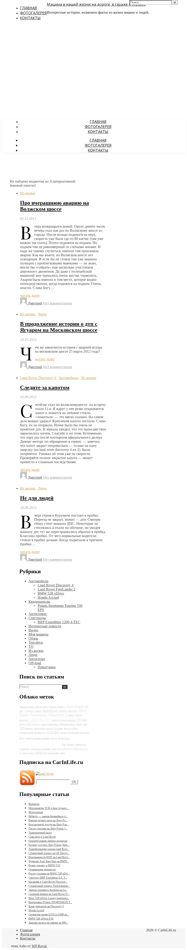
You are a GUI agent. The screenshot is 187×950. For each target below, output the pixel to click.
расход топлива (54, 728)
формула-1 (64, 738)
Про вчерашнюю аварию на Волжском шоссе (54, 206)
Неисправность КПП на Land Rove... (49, 857)
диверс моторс (68, 710)
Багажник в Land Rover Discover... (48, 881)
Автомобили (68, 378)
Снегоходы (37, 618)
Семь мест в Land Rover (42, 836)
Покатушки (47, 667)
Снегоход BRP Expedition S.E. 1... (48, 877)
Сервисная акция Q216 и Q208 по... (49, 914)
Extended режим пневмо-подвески (48, 840)
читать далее (30, 295)
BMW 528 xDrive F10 (41, 918)
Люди (42, 314)
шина (71, 715)
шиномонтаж (26, 706)
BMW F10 (41, 752)
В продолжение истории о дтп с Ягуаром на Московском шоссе (58, 327)
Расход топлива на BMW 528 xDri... (49, 873)
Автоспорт (37, 659)
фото (22, 738)
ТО (31, 646)
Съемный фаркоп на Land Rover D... (49, 894)
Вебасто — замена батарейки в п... (48, 816)
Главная (28, 7)
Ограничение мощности (42, 869)
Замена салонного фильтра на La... (48, 890)
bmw (84, 719)
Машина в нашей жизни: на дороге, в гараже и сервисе (96, 4)
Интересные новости (45, 626)
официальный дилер (70, 724)
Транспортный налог (40, 832)
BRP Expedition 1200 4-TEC (59, 622)
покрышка (53, 753)
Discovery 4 (58, 714)
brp (21, 711)
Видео (33, 630)
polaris (38, 711)
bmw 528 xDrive (29, 724)
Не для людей (37, 498)
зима (62, 753)
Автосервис (38, 614)
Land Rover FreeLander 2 (56, 589)
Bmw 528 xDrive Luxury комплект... (49, 898)
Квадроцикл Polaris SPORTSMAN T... (50, 902)
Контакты (30, 17)
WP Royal (39, 946)
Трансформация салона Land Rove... (49, 849)
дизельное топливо (40, 749)
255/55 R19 (52, 732)
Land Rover (40, 719)
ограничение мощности (32, 732)
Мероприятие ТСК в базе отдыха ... (49, 808)
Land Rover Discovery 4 (38, 378)
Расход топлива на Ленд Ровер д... (48, 828)
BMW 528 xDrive (51, 593)
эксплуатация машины (38, 738)
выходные (39, 728)
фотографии (70, 728)
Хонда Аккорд (57, 707)
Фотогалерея (33, 12)
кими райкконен (49, 724)
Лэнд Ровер (75, 706)
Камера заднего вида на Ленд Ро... (48, 820)
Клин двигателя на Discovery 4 (46, 906)
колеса (55, 720)
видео (54, 738)
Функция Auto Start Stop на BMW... (49, 861)
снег (54, 749)
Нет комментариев (57, 303)
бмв (64, 744)
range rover (28, 753)
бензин (70, 744)
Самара (29, 710)
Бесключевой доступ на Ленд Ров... (49, 824)
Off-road (35, 663)
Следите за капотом (44, 387)
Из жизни (27, 193)
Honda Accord (48, 597)
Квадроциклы (39, 601)
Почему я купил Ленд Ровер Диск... (49, 845)
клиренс (28, 728)
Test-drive (36, 642)
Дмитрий (35, 303)
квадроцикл (42, 706)
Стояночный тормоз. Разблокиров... (49, 885)
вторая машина (67, 720)
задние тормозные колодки (74, 732)
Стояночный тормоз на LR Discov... (49, 853)
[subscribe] (45, 774)
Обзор (33, 638)
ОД (79, 719)
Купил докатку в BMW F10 (44, 865)
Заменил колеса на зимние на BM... (48, 922)
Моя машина (38, 634)
